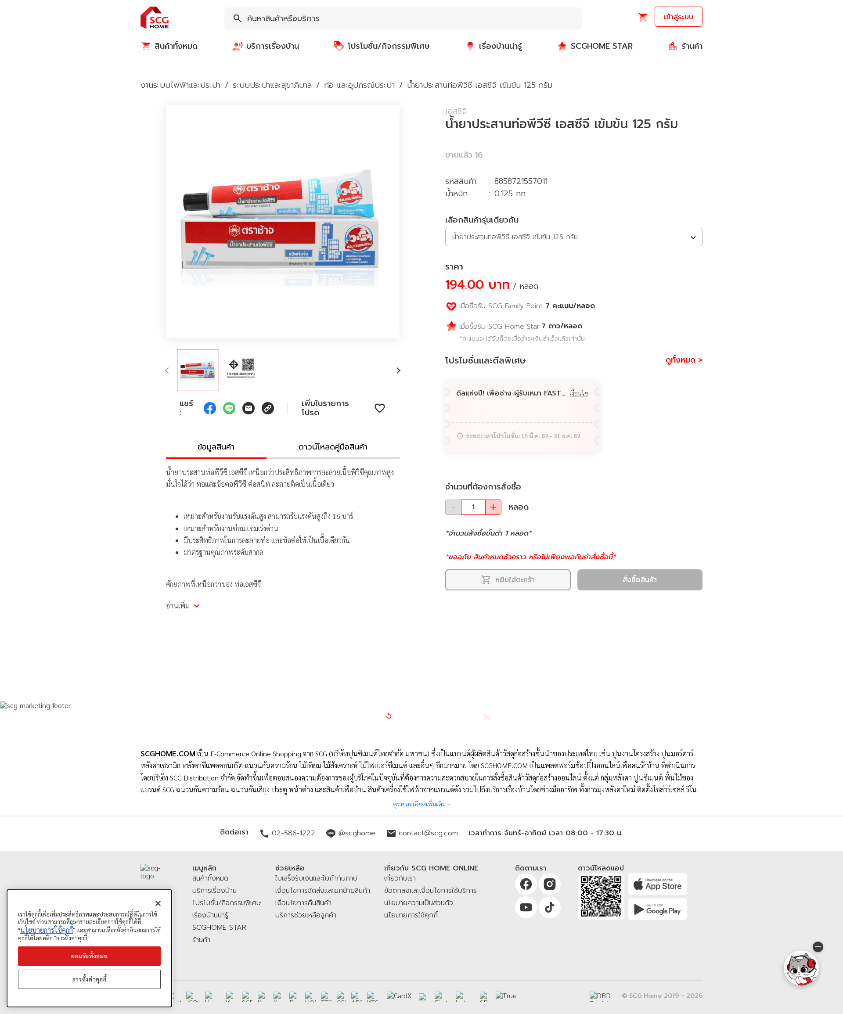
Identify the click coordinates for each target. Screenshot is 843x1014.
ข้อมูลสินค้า (216, 447)
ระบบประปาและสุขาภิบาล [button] (272, 85)
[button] (154, 18)
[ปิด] (158, 903)
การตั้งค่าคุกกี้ (89, 979)
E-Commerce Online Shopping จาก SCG (268, 753)
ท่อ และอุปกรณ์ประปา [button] (359, 85)
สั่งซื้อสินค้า (640, 580)
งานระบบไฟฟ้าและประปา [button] (180, 85)
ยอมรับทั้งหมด (89, 956)
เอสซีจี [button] (456, 111)
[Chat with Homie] (801, 968)
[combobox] (403, 18)
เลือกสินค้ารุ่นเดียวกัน (482, 220)
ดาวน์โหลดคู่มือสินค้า (333, 447)
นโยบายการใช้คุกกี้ (46, 930)
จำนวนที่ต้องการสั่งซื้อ (483, 487)
